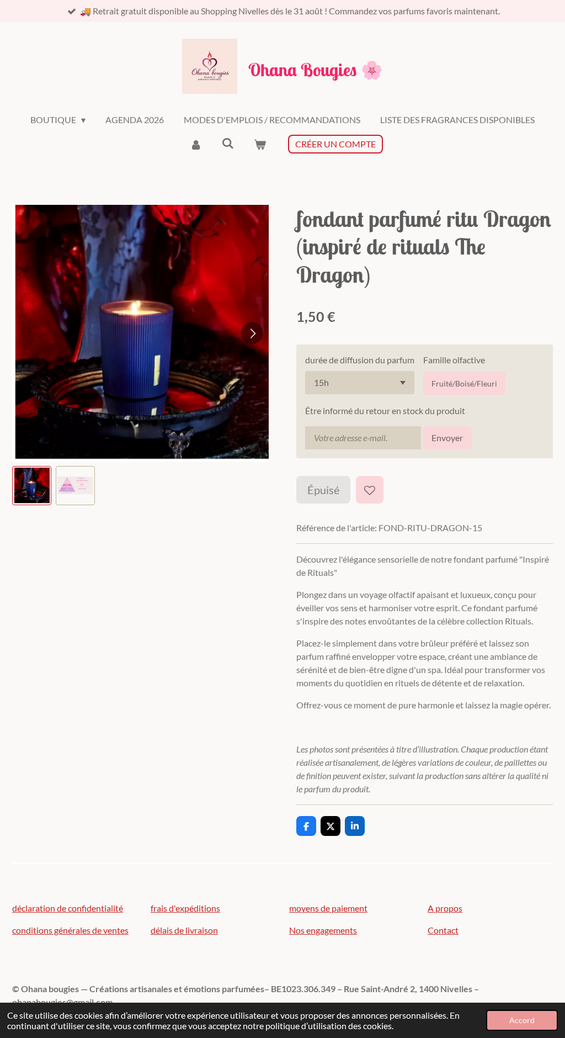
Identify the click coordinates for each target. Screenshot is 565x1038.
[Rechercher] (228, 143)
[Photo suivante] (252, 333)
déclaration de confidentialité (67, 908)
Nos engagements (323, 930)
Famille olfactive (454, 359)
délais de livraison (184, 930)
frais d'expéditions (185, 908)
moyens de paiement (328, 908)
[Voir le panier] (260, 144)
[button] (31, 485)
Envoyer (447, 437)
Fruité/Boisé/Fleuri (464, 383)
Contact (443, 930)
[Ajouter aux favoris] (369, 490)
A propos (445, 908)
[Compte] (195, 144)
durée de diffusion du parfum (359, 359)
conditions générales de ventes (70, 930)
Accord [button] (522, 1020)
